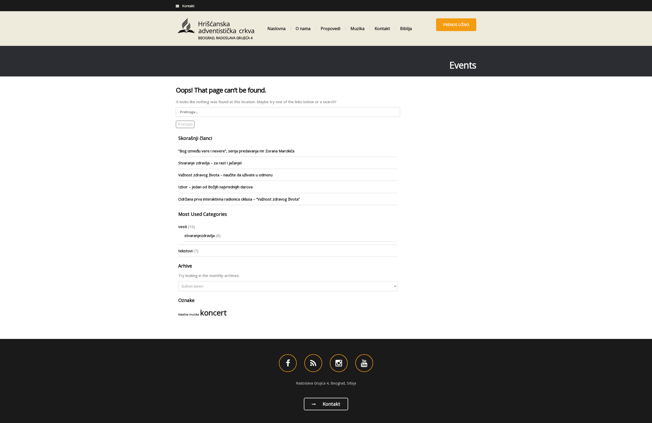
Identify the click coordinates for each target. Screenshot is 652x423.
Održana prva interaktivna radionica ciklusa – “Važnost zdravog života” (239, 199)
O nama (303, 28)
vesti (182, 226)
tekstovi (185, 250)
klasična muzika (188, 314)
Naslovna (276, 28)
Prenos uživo (456, 24)
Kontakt (382, 28)
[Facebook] (288, 363)
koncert (213, 313)
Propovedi (330, 28)
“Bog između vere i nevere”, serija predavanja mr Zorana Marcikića (236, 150)
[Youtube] (364, 363)
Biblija (406, 28)
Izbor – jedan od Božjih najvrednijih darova (215, 186)
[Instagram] (339, 363)
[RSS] (313, 363)
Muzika (357, 28)
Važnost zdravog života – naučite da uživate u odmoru (225, 174)
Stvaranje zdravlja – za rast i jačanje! (210, 162)
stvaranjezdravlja (199, 235)
